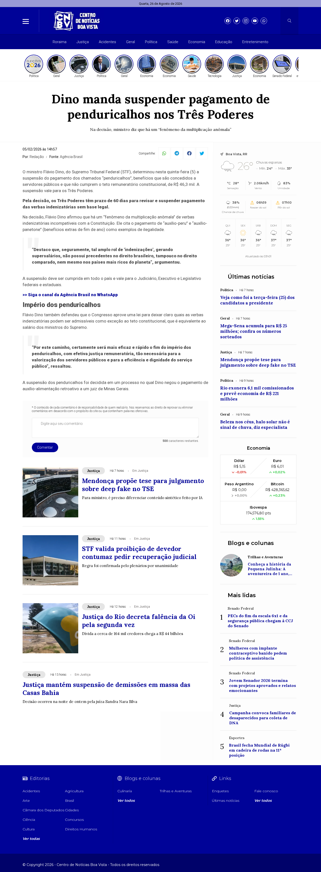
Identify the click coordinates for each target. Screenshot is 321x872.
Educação (223, 42)
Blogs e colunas (251, 543)
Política (151, 42)
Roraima (59, 42)
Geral (130, 42)
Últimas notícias (251, 276)
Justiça (82, 42)
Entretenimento (255, 42)
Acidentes (107, 42)
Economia (196, 42)
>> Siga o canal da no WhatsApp (70, 294)
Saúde (172, 42)
